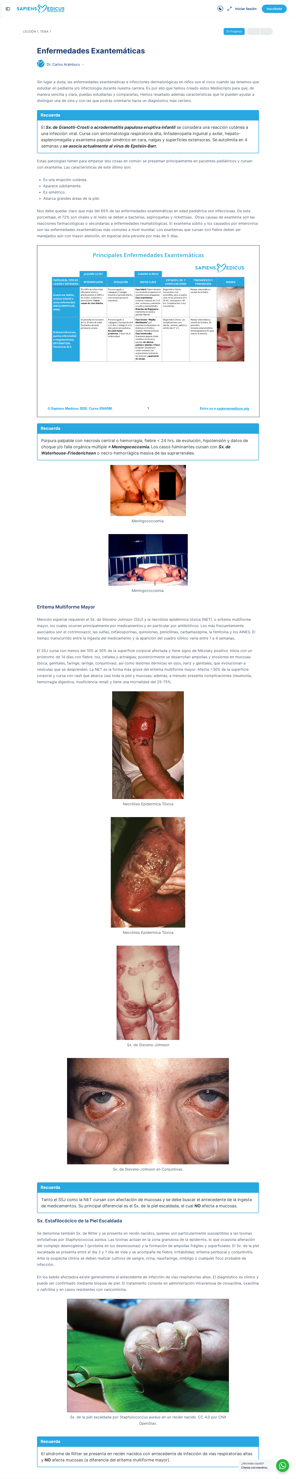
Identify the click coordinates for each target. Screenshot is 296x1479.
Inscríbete (274, 9)
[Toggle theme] (220, 9)
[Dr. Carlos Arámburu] (40, 64)
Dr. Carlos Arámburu (64, 64)
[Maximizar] (228, 9)
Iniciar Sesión (246, 9)
